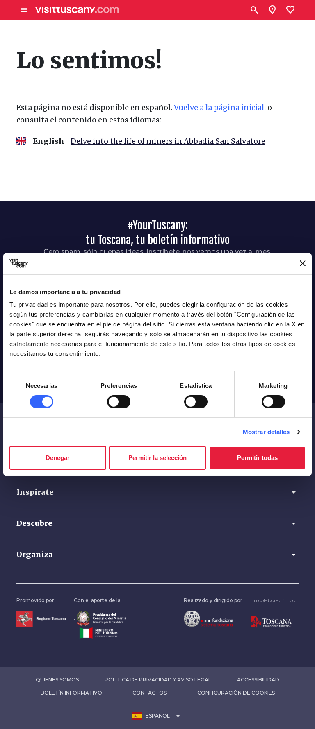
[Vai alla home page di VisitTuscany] (77, 10)
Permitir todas (257, 457)
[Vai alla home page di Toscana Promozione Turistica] (271, 621)
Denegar (58, 457)
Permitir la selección (157, 457)
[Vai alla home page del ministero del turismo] (98, 632)
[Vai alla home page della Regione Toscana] (41, 618)
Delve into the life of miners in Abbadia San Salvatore (168, 141)
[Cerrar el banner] (303, 263)
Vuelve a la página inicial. (220, 107)
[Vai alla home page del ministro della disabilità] (101, 618)
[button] (157, 492)
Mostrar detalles (266, 431)
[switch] (118, 401)
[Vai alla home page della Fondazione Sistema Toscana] (208, 618)
